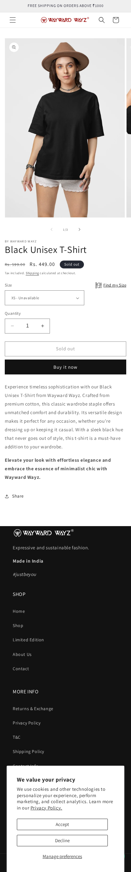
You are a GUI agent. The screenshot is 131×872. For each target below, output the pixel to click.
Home (19, 611)
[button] (13, 20)
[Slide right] (79, 229)
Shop (18, 625)
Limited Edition (28, 640)
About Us (22, 654)
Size (65, 285)
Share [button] (18, 496)
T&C (17, 737)
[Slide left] (52, 229)
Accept (62, 824)
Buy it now (65, 367)
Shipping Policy (28, 751)
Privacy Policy (26, 723)
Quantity (13, 313)
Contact (21, 668)
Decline (62, 840)
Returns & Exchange (33, 708)
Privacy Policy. (46, 808)
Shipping (32, 273)
